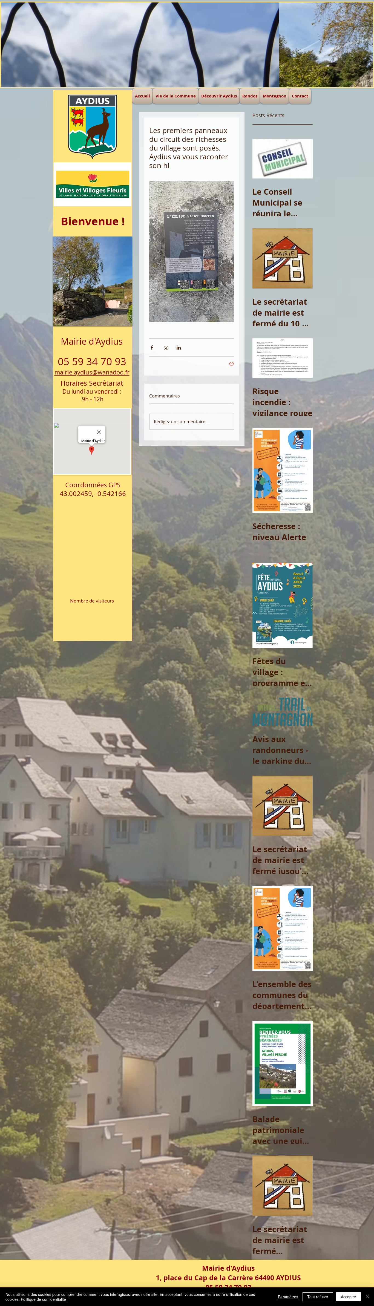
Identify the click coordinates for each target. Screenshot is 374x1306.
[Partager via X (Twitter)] (165, 347)
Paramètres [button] (288, 1296)
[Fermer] (367, 1297)
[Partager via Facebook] (151, 347)
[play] (117, 241)
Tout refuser (317, 1296)
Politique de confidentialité (43, 1299)
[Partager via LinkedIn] (178, 347)
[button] (187, 44)
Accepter (348, 1296)
